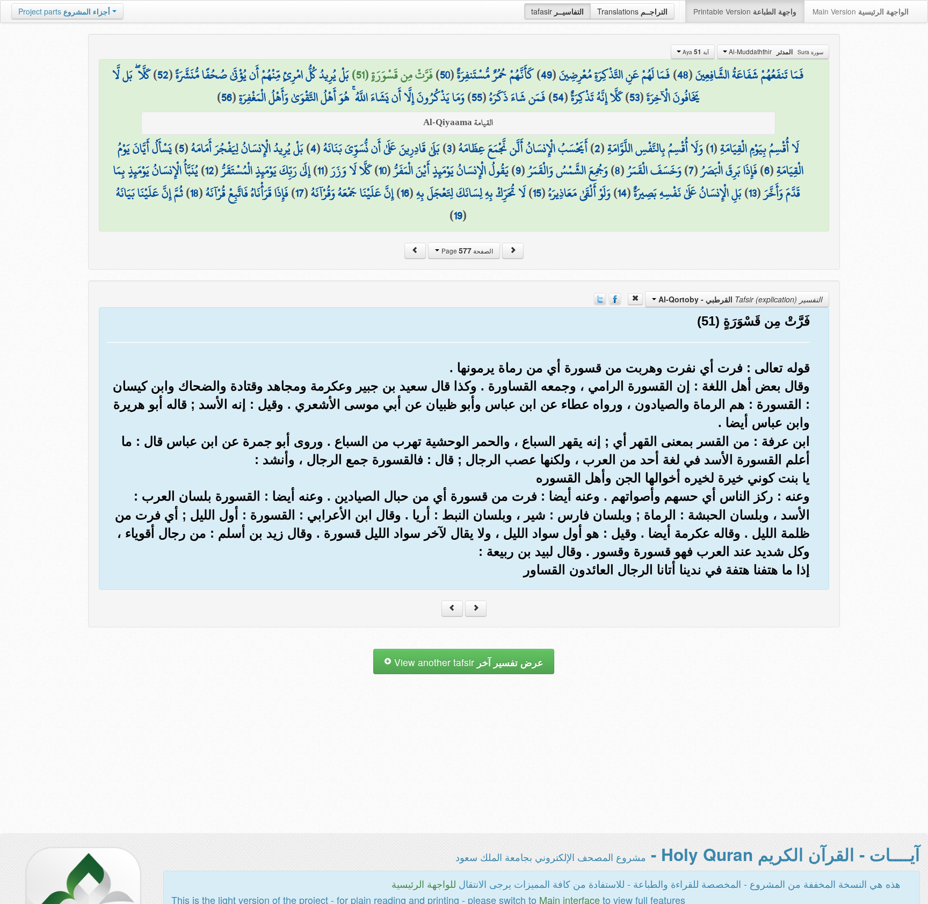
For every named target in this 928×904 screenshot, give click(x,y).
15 (537, 193)
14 (622, 193)
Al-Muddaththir (775, 51)
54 (558, 97)
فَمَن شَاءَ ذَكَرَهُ (517, 97)
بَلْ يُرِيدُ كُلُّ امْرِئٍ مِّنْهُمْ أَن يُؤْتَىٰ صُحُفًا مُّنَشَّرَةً (262, 74)
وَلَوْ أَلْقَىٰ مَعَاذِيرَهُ (579, 193)
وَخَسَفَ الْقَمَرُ (654, 170)
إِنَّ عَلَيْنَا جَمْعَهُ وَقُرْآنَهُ (352, 193)
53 (634, 97)
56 (226, 97)
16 (405, 193)
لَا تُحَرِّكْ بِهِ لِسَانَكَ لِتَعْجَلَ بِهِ (471, 193)
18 (194, 193)
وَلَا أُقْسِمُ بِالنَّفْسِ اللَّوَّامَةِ (655, 148)
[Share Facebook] (614, 298)
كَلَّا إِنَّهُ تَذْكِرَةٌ (596, 97)
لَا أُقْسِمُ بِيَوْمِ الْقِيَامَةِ (759, 148)
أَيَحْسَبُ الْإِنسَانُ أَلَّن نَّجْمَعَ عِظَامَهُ (523, 148)
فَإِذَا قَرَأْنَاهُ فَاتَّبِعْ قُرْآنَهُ (247, 193)
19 (458, 215)
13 (753, 193)
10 (383, 170)
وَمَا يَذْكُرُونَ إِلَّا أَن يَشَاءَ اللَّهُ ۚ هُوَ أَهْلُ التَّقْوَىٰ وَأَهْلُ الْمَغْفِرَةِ (352, 97)
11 (320, 170)
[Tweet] (599, 298)
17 (299, 193)
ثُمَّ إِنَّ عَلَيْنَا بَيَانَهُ (149, 193)
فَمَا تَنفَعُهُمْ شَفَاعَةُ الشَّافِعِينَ (749, 74)
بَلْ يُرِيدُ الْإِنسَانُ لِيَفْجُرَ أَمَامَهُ (247, 148)
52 (163, 74)
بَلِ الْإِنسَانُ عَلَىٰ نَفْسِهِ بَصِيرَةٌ (688, 193)
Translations (632, 11)
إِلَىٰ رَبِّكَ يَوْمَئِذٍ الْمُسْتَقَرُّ (265, 170)
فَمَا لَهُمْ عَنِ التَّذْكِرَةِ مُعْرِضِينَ (614, 74)
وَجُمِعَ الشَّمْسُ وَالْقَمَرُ (568, 170)
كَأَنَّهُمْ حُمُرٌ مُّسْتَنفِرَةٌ (495, 74)
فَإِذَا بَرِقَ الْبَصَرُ (729, 170)
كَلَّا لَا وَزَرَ (351, 170)
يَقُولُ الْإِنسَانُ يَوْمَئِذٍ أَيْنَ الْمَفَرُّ (451, 170)
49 (546, 74)
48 (682, 74)
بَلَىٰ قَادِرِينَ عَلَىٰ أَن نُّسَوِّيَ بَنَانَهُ (381, 148)
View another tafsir (467, 662)
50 (445, 74)
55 (477, 97)
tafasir (557, 11)
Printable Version (744, 11)
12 (209, 170)
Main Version (861, 11)
